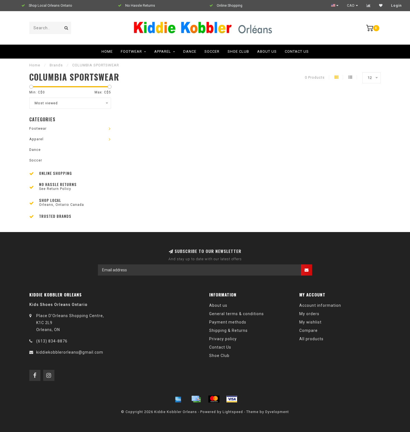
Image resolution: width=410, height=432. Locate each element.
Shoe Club (238, 51)
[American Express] (178, 399)
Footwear (131, 51)
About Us (267, 51)
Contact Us (297, 51)
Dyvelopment (277, 412)
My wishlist (310, 322)
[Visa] (232, 399)
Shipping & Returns (228, 330)
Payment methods (227, 322)
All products (311, 339)
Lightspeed (233, 412)
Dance (189, 51)
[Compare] (368, 6)
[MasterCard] (214, 399)
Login (396, 6)
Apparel (162, 51)
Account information (320, 305)
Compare (308, 330)
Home (107, 51)
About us (218, 305)
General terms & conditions (236, 314)
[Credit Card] (196, 399)
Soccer (212, 51)
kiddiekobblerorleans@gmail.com (69, 352)
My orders (309, 314)
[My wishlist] (381, 6)
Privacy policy (223, 339)
